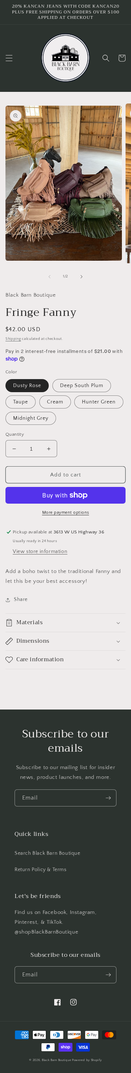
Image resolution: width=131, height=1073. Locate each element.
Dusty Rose (27, 386)
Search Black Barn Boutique (47, 853)
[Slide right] (82, 277)
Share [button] (21, 599)
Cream (55, 402)
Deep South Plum (81, 386)
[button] (9, 58)
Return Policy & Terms (41, 870)
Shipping (13, 339)
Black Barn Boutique (56, 1060)
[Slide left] (49, 277)
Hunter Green (99, 402)
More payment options (65, 512)
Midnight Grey (30, 418)
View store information (40, 551)
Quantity (14, 434)
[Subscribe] (108, 797)
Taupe (20, 402)
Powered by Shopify (87, 1060)
